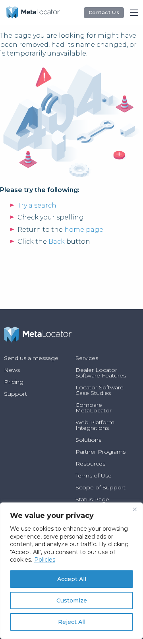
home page (83, 229)
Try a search (36, 205)
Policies (44, 559)
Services (86, 358)
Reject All (71, 622)
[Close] (134, 509)
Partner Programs (100, 451)
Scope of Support (100, 487)
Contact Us (104, 12)
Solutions (88, 439)
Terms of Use (93, 475)
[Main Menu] (134, 13)
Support (15, 393)
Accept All (71, 579)
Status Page (92, 499)
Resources (90, 463)
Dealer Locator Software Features (100, 372)
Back (56, 241)
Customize (71, 600)
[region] (71, 570)
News (12, 369)
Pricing (13, 381)
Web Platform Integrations (94, 425)
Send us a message (31, 358)
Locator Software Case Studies (99, 390)
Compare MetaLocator (93, 407)
